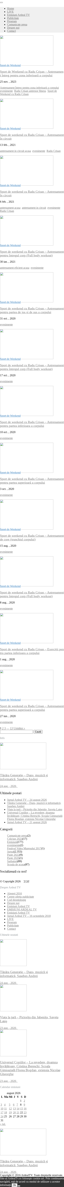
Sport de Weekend (10, 65)
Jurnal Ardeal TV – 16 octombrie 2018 (29, 915)
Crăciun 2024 (14, 838)
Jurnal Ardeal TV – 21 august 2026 (27, 822)
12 (10, 1108)
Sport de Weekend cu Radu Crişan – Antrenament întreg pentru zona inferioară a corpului (31, 73)
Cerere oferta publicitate (20, 896)
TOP (26, 881)
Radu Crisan (54, 150)
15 (21, 1108)
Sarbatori (12, 861)
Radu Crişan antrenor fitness (30, 90)
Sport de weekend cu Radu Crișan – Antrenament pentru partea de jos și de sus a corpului (32, 310)
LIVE (10, 11)
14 (18, 1108)
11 (5, 1108)
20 (14, 1112)
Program (12, 21)
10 (2, 1108)
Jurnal (10, 851)
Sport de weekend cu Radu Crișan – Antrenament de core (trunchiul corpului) (32, 537)
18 (5, 1112)
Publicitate (13, 18)
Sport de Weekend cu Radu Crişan (28, 92)
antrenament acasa (10, 207)
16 (25, 1108)
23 (25, 1112)
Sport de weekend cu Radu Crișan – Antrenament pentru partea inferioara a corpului (32, 424)
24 (2, 1116)
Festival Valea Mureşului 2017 (24, 848)
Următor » (19, 728)
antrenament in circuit (34, 207)
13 (11, 728)
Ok (14, 1185)
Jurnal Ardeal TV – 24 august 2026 (27, 799)
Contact (11, 30)
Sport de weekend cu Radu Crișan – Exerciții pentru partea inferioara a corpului (32, 651)
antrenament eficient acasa (14, 267)
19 (10, 1112)
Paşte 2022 (13, 854)
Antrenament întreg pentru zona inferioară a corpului (29, 87)
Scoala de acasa (16, 864)
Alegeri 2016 (14, 893)
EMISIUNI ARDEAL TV (22, 909)
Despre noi (13, 27)
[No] (18, 1185)
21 (18, 1112)
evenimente (6, 90)
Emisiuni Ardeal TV (18, 14)
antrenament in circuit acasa (15, 150)
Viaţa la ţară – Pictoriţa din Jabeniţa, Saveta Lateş (34, 809)
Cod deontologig (16, 899)
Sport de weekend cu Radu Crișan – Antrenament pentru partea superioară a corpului (32, 480)
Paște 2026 (13, 858)
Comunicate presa (17, 24)
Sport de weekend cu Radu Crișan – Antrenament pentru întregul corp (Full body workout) (32, 253)
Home (10, 8)
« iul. (3, 1124)
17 (2, 1112)
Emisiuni (12, 842)
